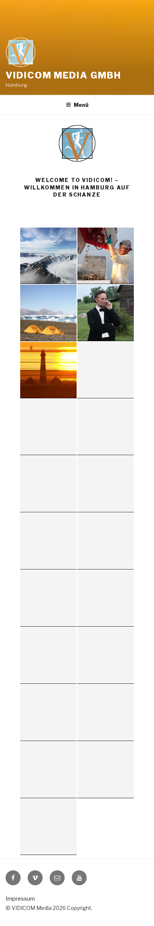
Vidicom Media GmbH (63, 75)
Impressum (20, 898)
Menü (81, 105)
